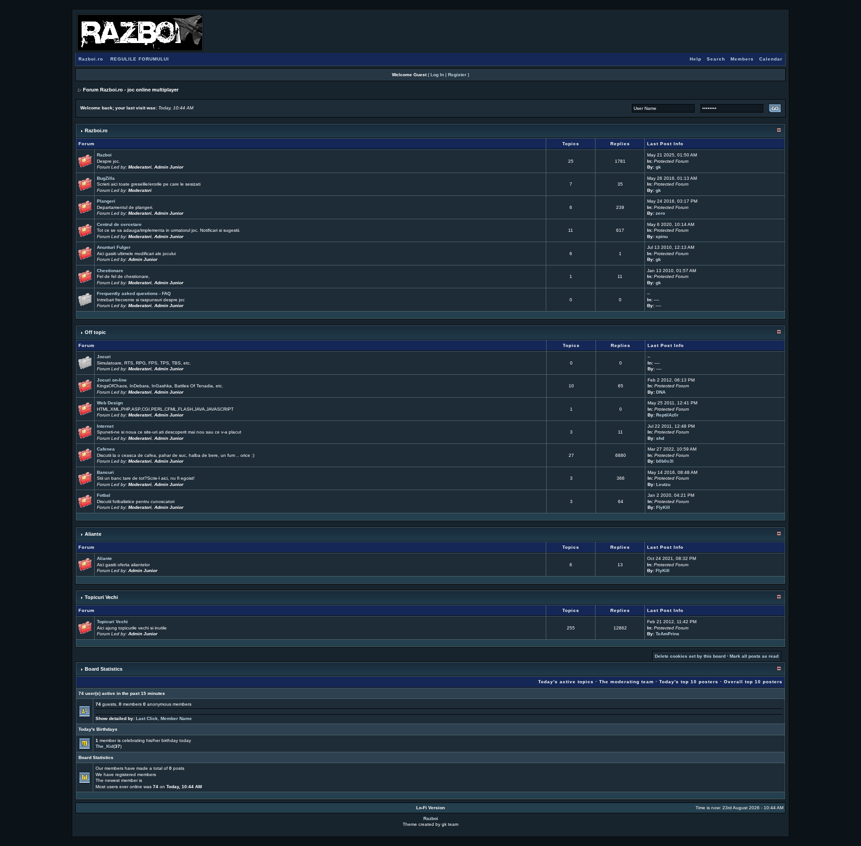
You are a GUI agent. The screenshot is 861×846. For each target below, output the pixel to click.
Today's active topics (566, 681)
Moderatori (140, 167)
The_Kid (104, 746)
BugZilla (106, 178)
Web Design (110, 402)
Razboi (104, 154)
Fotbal (103, 495)
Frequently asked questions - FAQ (134, 293)
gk (658, 167)
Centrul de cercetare (119, 224)
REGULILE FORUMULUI (139, 58)
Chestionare (110, 270)
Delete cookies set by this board (690, 656)
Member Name (176, 718)
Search (716, 58)
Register (457, 74)
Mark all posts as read (754, 656)
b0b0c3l (665, 461)
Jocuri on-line (112, 379)
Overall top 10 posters (753, 681)
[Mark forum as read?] (85, 160)
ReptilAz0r (667, 414)
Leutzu (663, 484)
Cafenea (106, 449)
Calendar (771, 58)
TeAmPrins (667, 633)
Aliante (93, 534)
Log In (437, 74)
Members (742, 58)
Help (695, 58)
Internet (105, 426)
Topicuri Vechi (101, 597)
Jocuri (104, 356)
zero (660, 213)
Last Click (147, 718)
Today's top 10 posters (688, 681)
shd (660, 438)
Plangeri (106, 201)
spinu (662, 236)
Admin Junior (168, 167)
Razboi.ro (90, 58)
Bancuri (105, 472)
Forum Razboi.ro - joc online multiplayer (130, 89)
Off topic (95, 332)
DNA (660, 392)
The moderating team (626, 681)
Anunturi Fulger (113, 247)
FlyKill (663, 507)
